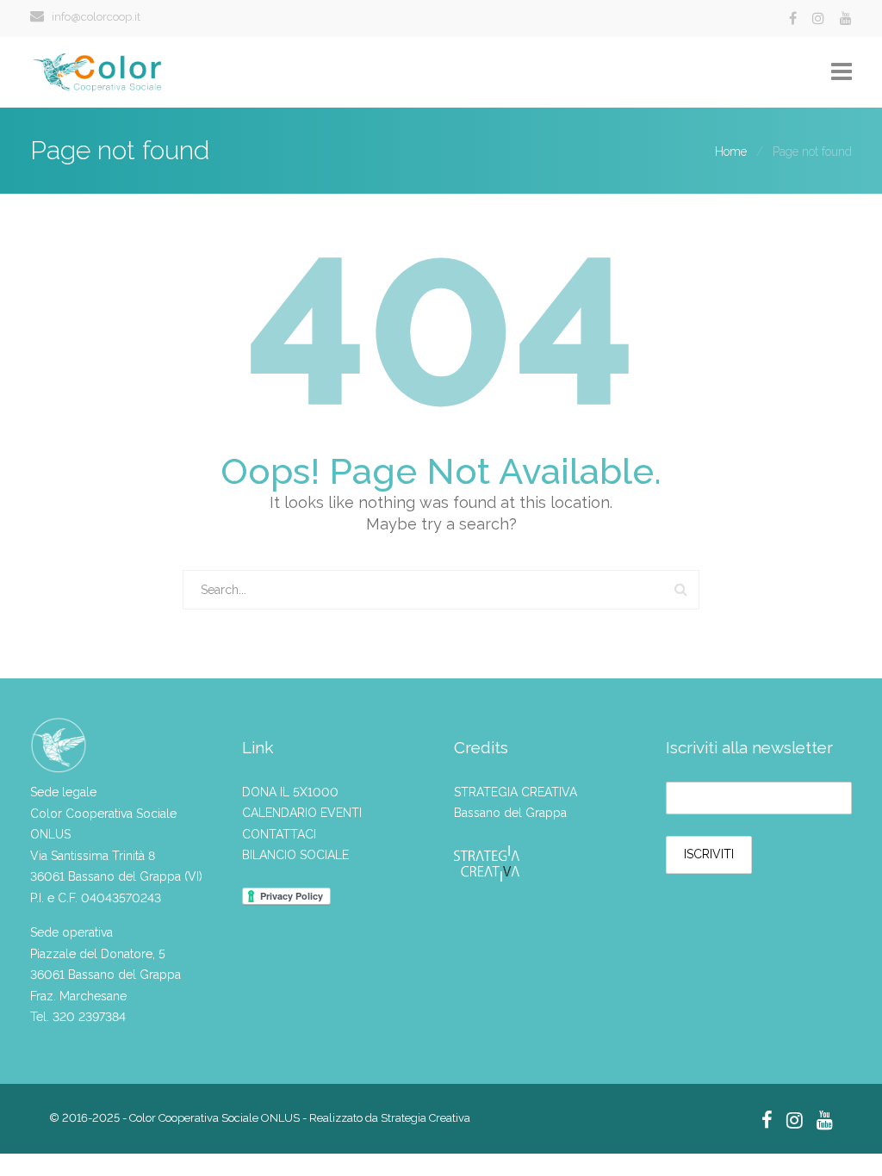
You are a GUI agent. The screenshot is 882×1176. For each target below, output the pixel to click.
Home (731, 151)
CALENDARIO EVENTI (302, 813)
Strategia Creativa (425, 1117)
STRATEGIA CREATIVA (515, 792)
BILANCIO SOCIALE (295, 855)
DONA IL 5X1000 (290, 792)
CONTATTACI (279, 834)
